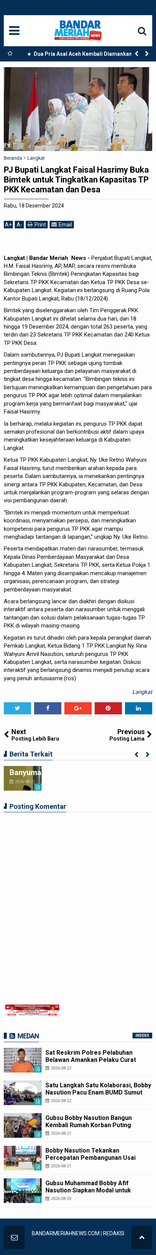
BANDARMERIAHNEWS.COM (66, 1233)
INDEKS (142, 1035)
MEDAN (28, 1036)
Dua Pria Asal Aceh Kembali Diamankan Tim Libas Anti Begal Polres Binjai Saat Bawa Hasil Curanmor (86, 55)
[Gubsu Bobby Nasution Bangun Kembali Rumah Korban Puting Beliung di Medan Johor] (23, 1125)
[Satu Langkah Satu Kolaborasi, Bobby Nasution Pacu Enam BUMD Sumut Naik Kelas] (23, 1092)
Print (40, 225)
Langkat (142, 692)
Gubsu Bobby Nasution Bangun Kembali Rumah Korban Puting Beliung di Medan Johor (88, 1125)
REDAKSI (113, 1233)
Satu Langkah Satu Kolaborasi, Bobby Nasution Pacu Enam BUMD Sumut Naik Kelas (98, 1092)
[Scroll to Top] (141, 1237)
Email (65, 225)
